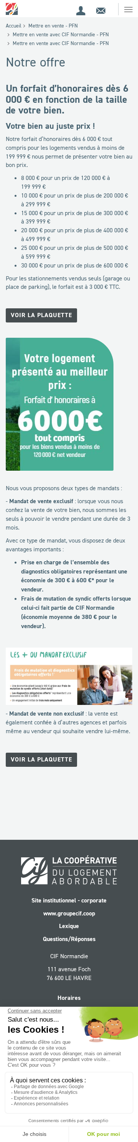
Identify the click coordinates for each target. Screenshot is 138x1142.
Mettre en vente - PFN (53, 25)
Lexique (69, 926)
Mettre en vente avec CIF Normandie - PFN (61, 34)
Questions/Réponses (69, 939)
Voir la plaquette (41, 315)
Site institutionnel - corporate (69, 900)
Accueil (13, 25)
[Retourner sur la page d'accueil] (12, 8)
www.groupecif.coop (69, 913)
